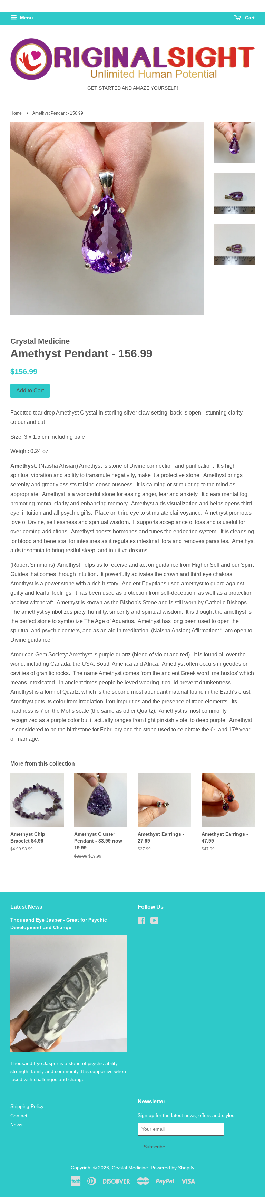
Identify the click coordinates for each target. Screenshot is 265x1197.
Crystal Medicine (130, 1167)
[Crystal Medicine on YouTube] (154, 922)
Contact (18, 1115)
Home (16, 113)
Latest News (26, 907)
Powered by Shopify (172, 1167)
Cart (249, 17)
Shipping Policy (26, 1106)
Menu (26, 17)
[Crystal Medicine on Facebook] (142, 922)
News (16, 1124)
